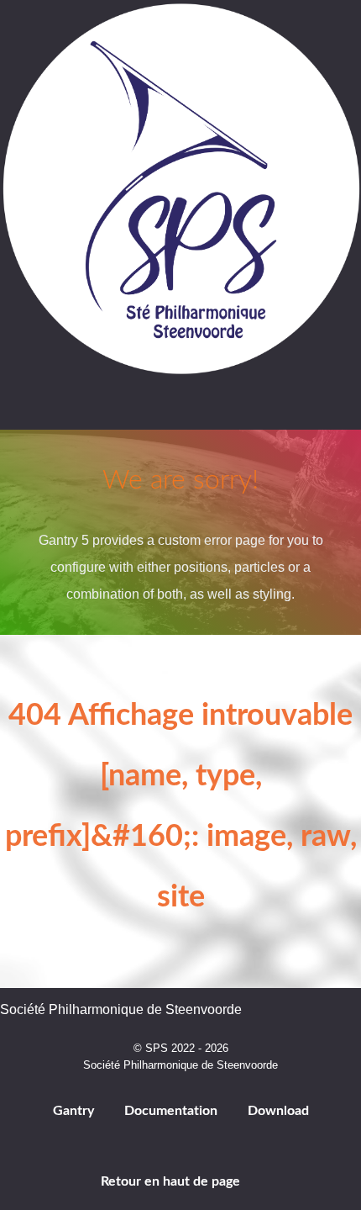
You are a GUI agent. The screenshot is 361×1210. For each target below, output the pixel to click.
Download (278, 1111)
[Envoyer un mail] (226, 408)
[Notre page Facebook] (137, 408)
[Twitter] (182, 408)
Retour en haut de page (172, 1181)
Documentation (170, 1111)
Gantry (73, 1111)
